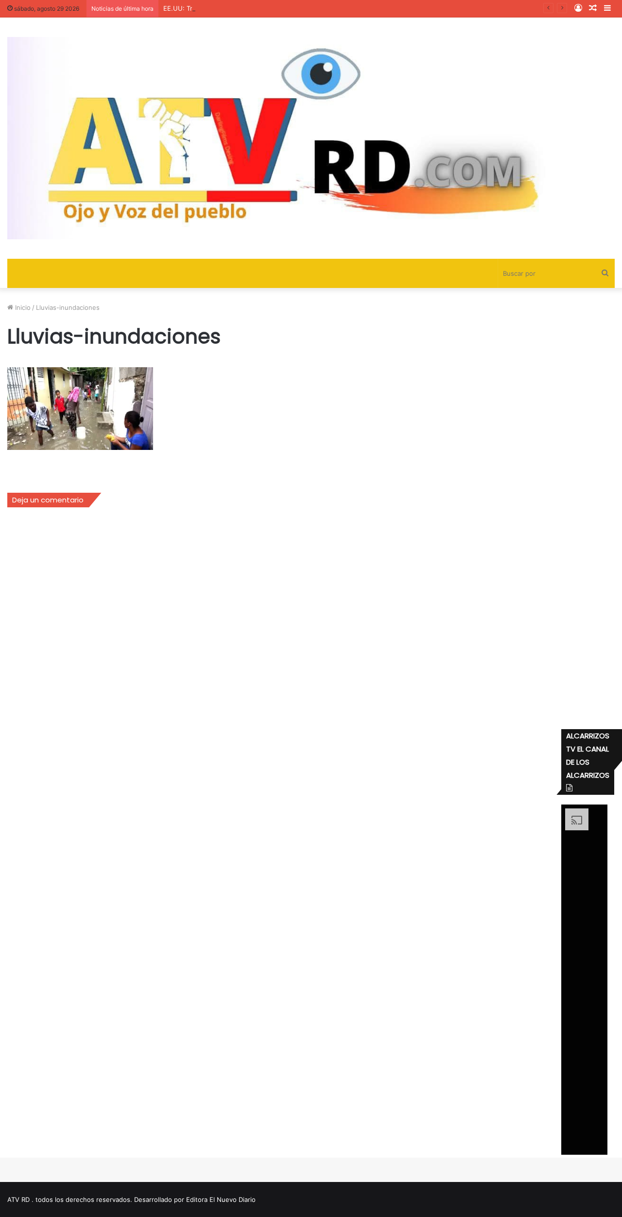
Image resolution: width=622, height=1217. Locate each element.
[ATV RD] (311, 138)
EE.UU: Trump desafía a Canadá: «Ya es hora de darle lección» (257, 8)
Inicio (22, 307)
